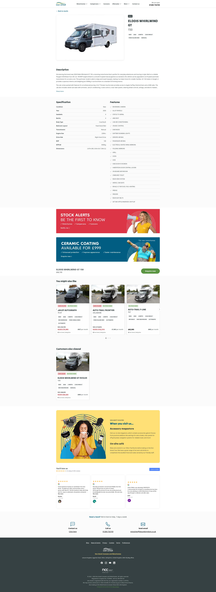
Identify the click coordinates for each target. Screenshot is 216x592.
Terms (118, 543)
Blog (87, 543)
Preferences (126, 543)
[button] (82, 4)
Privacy (105, 543)
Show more (60, 91)
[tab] (106, 338)
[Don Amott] (61, 4)
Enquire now (150, 271)
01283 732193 (154, 5)
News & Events (95, 543)
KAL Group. (116, 587)
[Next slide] (159, 309)
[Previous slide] (56, 309)
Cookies (111, 543)
